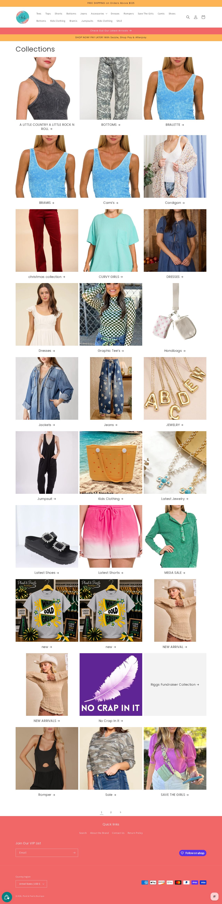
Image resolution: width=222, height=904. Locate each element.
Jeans (109, 425)
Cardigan (173, 203)
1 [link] (101, 812)
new (45, 647)
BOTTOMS (109, 125)
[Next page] (120, 812)
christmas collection (45, 277)
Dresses (45, 351)
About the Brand (99, 832)
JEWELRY (173, 425)
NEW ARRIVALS (45, 721)
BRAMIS (45, 203)
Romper (45, 795)
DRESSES (173, 277)
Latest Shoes (45, 573)
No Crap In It (109, 721)
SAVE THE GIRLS (173, 795)
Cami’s (109, 203)
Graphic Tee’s (109, 351)
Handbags (173, 351)
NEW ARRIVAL (173, 647)
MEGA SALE (173, 573)
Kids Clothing (109, 499)
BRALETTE (173, 125)
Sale (108, 795)
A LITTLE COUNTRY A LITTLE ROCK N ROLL (47, 127)
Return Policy (135, 832)
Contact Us (118, 832)
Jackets (45, 425)
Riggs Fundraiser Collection (173, 684)
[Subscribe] (74, 853)
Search (83, 832)
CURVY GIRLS (109, 277)
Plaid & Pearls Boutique (33, 896)
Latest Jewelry (173, 499)
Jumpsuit (44, 499)
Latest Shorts (109, 573)
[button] (99, 13)
